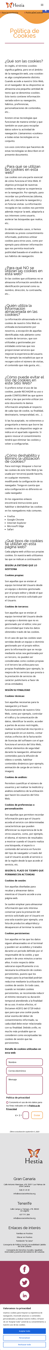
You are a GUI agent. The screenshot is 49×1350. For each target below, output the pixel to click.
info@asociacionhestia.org (24, 1193)
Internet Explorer (16, 522)
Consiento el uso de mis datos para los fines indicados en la (24, 1105)
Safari (10, 529)
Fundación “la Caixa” (24, 1241)
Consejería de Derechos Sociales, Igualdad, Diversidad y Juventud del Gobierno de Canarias (24, 1251)
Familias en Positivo (24, 1233)
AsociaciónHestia (9, 12)
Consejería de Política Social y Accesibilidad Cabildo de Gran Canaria (24, 1245)
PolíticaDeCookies (33, 12)
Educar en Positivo (24, 1237)
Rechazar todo (24, 1344)
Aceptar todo (24, 1331)
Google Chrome (15, 519)
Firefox (11, 516)
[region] (24, 1327)
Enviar (37, 1115)
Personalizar (24, 1338)
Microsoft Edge (15, 526)
